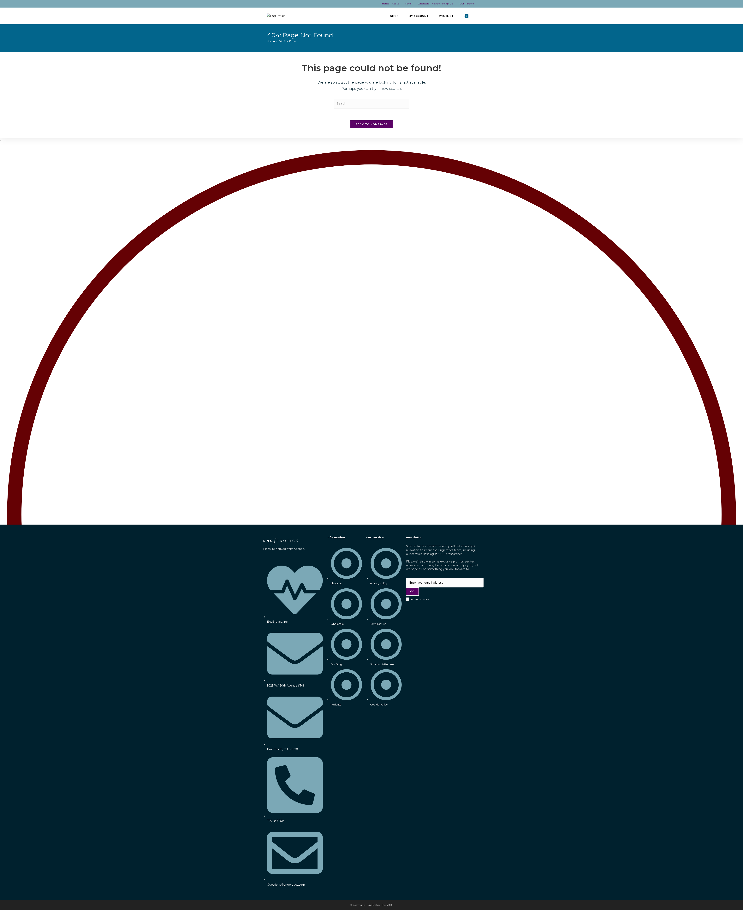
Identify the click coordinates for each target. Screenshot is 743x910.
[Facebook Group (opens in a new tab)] (271, 4)
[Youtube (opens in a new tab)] (283, 4)
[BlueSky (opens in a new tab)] (289, 4)
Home (385, 3)
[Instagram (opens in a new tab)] (276, 4)
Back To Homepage (371, 124)
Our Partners (467, 3)
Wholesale (423, 3)
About (395, 3)
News (408, 3)
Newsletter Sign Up (442, 3)
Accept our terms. (420, 599)
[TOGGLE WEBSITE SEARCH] (475, 16)
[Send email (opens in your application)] (296, 4)
